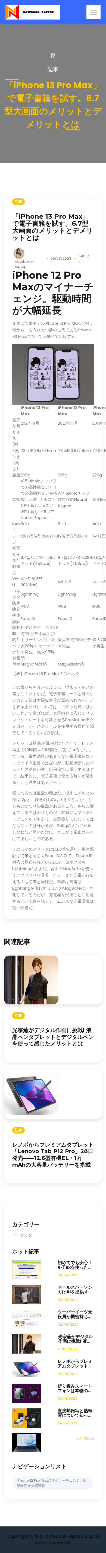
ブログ (26, 1235)
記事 (53, 69)
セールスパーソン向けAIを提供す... (75, 1289)
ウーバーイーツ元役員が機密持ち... (75, 1314)
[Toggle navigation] (93, 12)
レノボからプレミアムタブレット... (75, 1364)
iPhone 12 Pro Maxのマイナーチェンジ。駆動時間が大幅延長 (52, 1483)
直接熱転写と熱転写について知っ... (75, 1413)
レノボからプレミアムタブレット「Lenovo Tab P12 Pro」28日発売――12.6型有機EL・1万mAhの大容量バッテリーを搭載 (53, 1154)
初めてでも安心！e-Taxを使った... (75, 1265)
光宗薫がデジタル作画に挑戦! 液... (75, 1339)
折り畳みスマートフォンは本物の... (75, 1388)
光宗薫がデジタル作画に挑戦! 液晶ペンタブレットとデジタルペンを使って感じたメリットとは (53, 1037)
